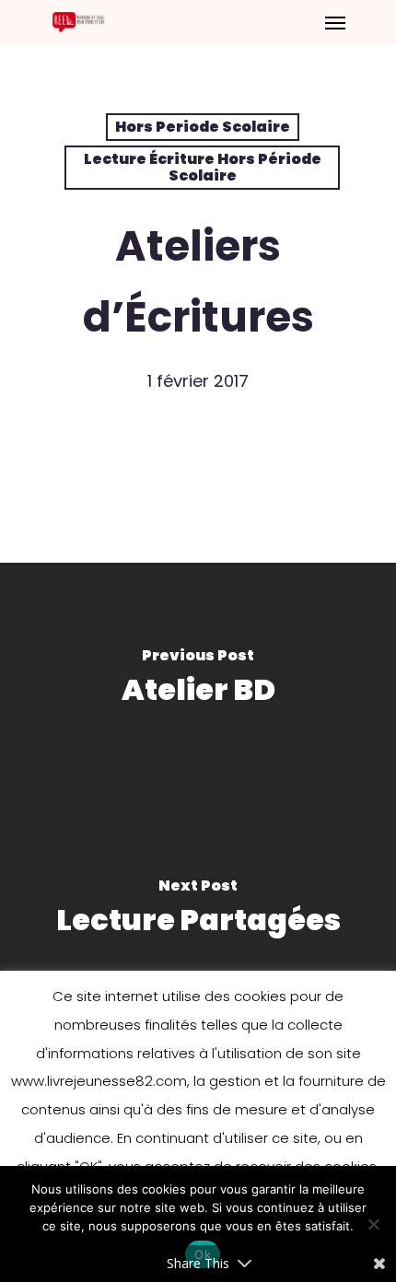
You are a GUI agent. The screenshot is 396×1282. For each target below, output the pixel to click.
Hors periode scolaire (202, 126)
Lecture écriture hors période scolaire (202, 167)
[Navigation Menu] (335, 22)
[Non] (373, 1224)
